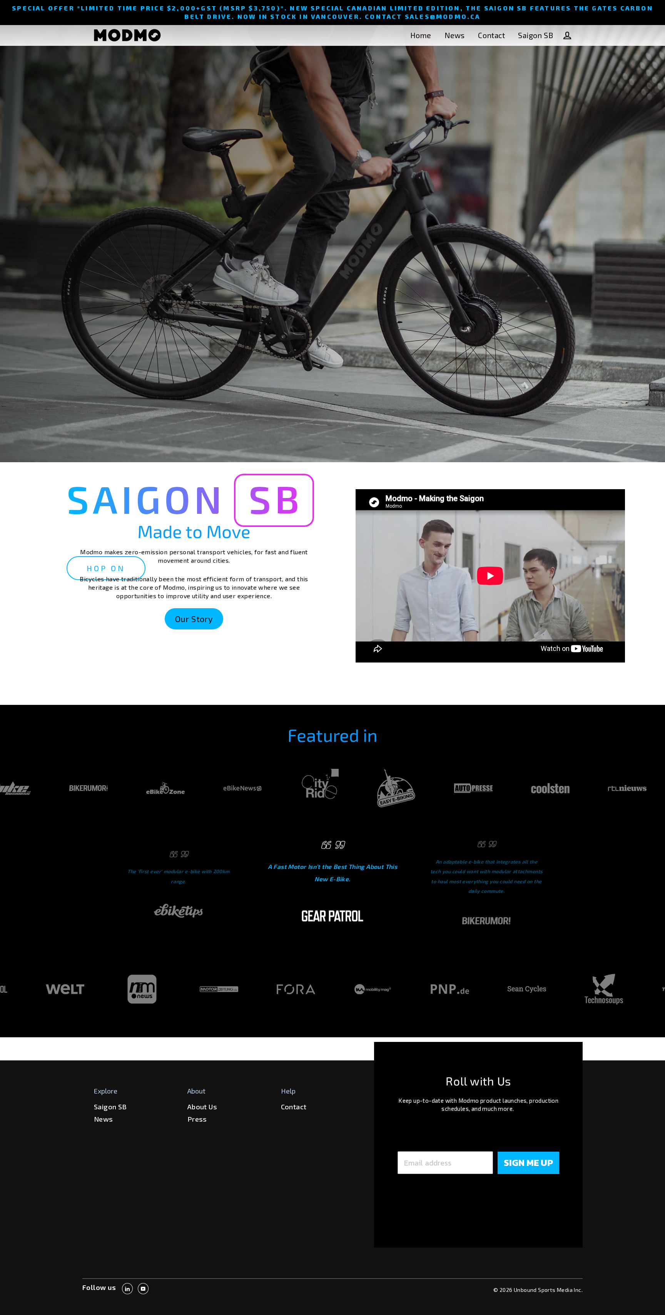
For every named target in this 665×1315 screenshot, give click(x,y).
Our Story (194, 619)
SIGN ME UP (528, 1163)
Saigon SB (535, 35)
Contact (491, 35)
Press (197, 1119)
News (454, 35)
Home (420, 35)
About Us (202, 1106)
